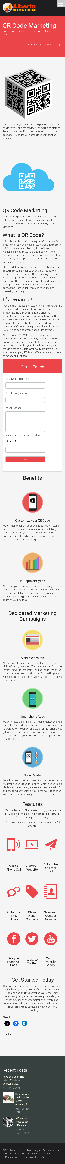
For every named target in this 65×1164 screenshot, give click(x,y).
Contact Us (34, 1153)
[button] (61, 3)
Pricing (47, 1153)
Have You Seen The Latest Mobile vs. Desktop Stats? (13, 1080)
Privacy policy (12, 1157)
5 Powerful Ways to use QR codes (22, 1122)
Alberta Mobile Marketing (24, 1150)
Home (31, 44)
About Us (20, 1153)
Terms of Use (31, 1157)
